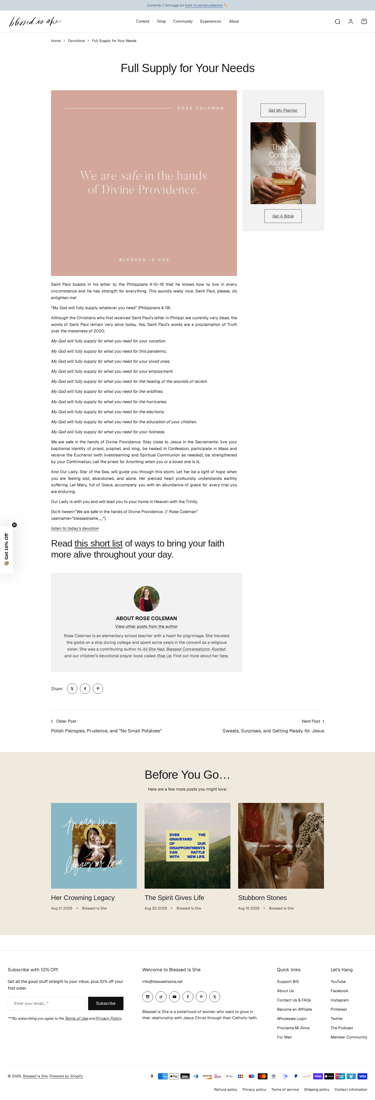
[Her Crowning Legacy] (94, 846)
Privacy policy (254, 1089)
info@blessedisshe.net (162, 981)
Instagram (340, 1000)
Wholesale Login (292, 1018)
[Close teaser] (14, 524)
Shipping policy (316, 1089)
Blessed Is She (35, 1076)
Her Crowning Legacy (83, 898)
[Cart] (364, 21)
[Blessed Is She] (35, 21)
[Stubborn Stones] (281, 846)
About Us (285, 990)
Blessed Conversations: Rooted (195, 649)
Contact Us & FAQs (294, 1000)
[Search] (337, 21)
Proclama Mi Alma (293, 1027)
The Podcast (342, 1027)
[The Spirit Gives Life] (187, 846)
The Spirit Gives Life (174, 898)
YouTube (338, 981)
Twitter (337, 1018)
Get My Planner (283, 110)
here (224, 656)
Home (56, 40)
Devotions (76, 40)
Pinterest (339, 1009)
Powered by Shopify (66, 1076)
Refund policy (225, 1089)
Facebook (339, 990)
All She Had (153, 649)
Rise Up (164, 656)
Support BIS (288, 981)
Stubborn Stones (262, 898)
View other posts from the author (146, 626)
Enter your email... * (31, 1003)
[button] (6, 550)
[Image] (283, 163)
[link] (72, 688)
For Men (284, 1037)
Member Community (349, 1037)
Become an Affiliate (294, 1009)
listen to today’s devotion (75, 528)
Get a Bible (283, 216)
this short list (98, 543)
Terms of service (285, 1089)
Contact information (351, 1089)
